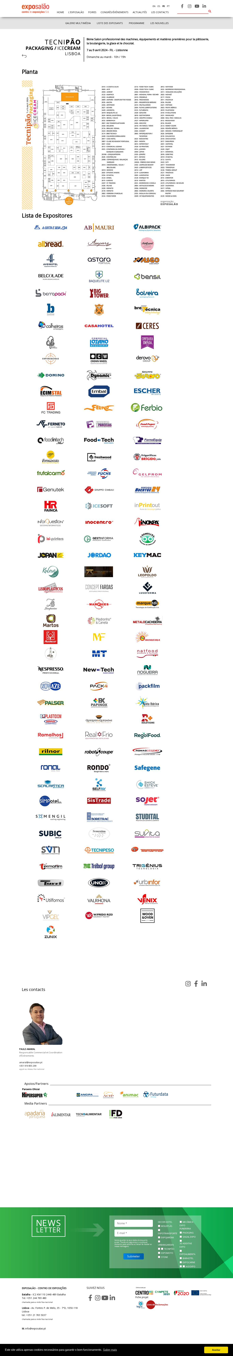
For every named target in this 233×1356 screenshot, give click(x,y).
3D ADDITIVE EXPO (186, 1245)
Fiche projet (141, 1297)
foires (92, 12)
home (60, 12)
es (158, 6)
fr (163, 6)
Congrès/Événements (114, 12)
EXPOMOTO (167, 1252)
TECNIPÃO (169, 1248)
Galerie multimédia (78, 23)
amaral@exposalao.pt (30, 1062)
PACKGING (188, 1232)
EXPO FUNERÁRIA (185, 1227)
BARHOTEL (188, 1258)
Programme (136, 23)
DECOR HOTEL (165, 1221)
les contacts (160, 12)
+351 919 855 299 (27, 1065)
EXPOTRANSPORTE (167, 1233)
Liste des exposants (110, 23)
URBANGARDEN (166, 1244)
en (154, 6)
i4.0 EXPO (190, 1266)
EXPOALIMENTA (187, 1254)
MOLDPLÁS (166, 1226)
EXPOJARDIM (167, 1237)
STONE (164, 1257)
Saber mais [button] (110, 1349)
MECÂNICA (188, 1221)
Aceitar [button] (216, 1350)
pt (168, 6)
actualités (140, 12)
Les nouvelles (159, 23)
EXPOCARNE (189, 1262)
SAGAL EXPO (189, 1236)
